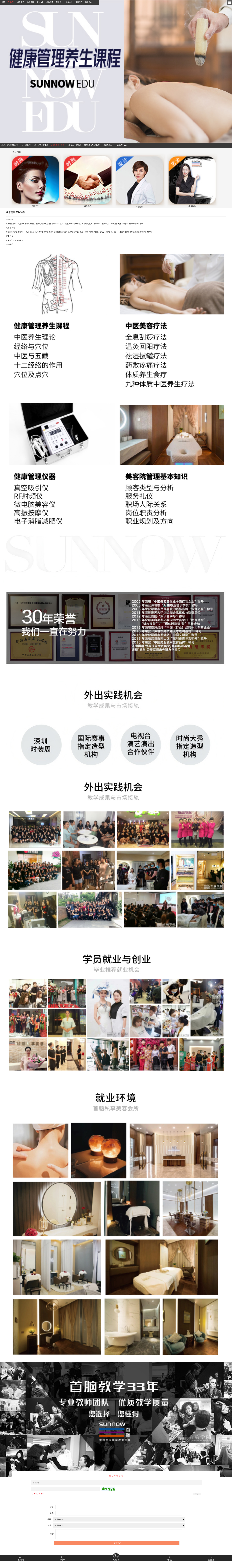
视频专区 (78, 2)
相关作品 (36, 206)
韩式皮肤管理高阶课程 (9, 145)
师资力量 (40, 2)
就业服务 (59, 2)
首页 (3, 2)
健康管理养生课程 (57, 145)
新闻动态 (69, 2)
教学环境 (49, 2)
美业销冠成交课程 (41, 145)
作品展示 (30, 2)
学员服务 (140, 207)
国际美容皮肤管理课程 (92, 145)
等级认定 (88, 2)
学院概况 (20, 2)
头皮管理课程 (26, 145)
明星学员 (88, 206)
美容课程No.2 (108, 145)
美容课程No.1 (122, 145)
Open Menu (229, 2)
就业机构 (192, 206)
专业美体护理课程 (74, 145)
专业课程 (11, 2)
